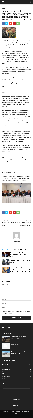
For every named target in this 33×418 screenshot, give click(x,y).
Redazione (5, 19)
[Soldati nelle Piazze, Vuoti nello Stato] (6, 262)
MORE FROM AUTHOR (20, 249)
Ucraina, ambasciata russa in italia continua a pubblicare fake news (24, 224)
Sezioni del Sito (15, 344)
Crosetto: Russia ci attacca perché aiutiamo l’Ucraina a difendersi (9, 224)
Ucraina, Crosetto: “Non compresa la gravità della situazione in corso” (20, 254)
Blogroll (16, 413)
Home (3, 6)
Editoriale (18, 411)
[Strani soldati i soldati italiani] (6, 339)
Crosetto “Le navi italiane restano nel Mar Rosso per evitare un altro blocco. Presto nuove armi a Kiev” (20, 269)
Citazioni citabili (25, 411)
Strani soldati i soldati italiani (18, 336)
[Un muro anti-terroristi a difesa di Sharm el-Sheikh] (6, 354)
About (8, 411)
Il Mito (13, 411)
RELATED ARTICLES (7, 249)
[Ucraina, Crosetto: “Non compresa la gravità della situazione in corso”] (6, 254)
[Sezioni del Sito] (6, 346)
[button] (31, 2)
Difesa (7, 6)
